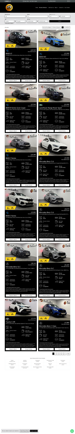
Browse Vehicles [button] (43, 7)
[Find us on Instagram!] (9, 1)
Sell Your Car (51, 7)
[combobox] (15, 16)
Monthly (53, 14)
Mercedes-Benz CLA (46, 161)
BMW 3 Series (11, 158)
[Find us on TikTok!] (10, 1)
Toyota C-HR (10, 322)
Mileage (28, 19)
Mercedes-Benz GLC (13, 267)
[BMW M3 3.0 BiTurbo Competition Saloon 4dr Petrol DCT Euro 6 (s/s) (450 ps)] (54, 40)
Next (68, 353)
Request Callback (13, 80)
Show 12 (57, 27)
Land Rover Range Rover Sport (50, 108)
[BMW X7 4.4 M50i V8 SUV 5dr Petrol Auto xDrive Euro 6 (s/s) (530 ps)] (21, 38)
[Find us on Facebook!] (7, 1)
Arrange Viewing (28, 80)
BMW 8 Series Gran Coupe (15, 108)
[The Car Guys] (9, 7)
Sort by (47, 27)
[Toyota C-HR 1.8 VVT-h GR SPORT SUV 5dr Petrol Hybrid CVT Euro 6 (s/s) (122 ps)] (21, 307)
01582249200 (52, 1)
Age (5, 19)
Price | (52, 14)
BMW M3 (42, 57)
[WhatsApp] (72, 431)
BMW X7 (9, 53)
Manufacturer (7, 14)
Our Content (67, 7)
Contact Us (61, 7)
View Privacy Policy (24, 430)
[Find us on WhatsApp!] (5, 1)
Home (37, 7)
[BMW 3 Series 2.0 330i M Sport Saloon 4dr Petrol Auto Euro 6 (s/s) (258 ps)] (21, 143)
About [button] (56, 7)
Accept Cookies (33, 430)
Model (28, 14)
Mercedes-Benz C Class (47, 326)
